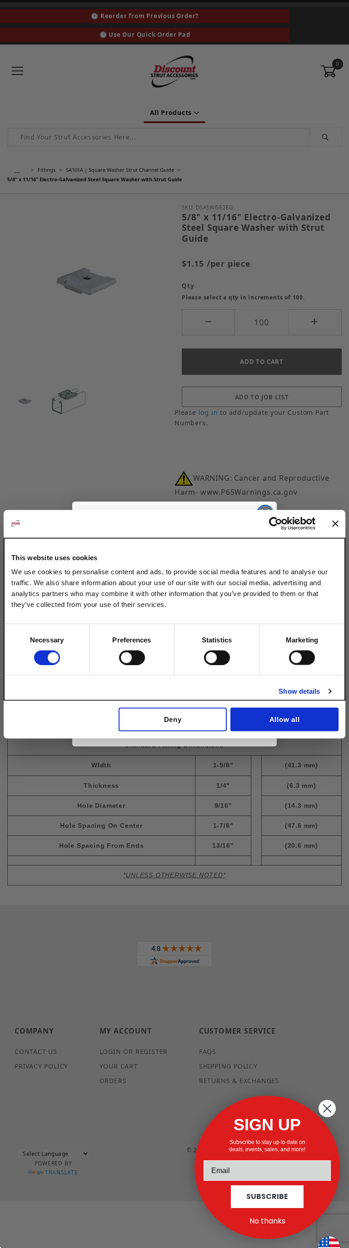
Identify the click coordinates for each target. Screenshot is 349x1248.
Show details (299, 691)
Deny (173, 719)
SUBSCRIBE (267, 1196)
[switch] (132, 657)
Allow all (284, 719)
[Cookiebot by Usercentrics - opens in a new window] (275, 523)
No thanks (267, 1221)
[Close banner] (335, 523)
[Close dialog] (327, 1108)
